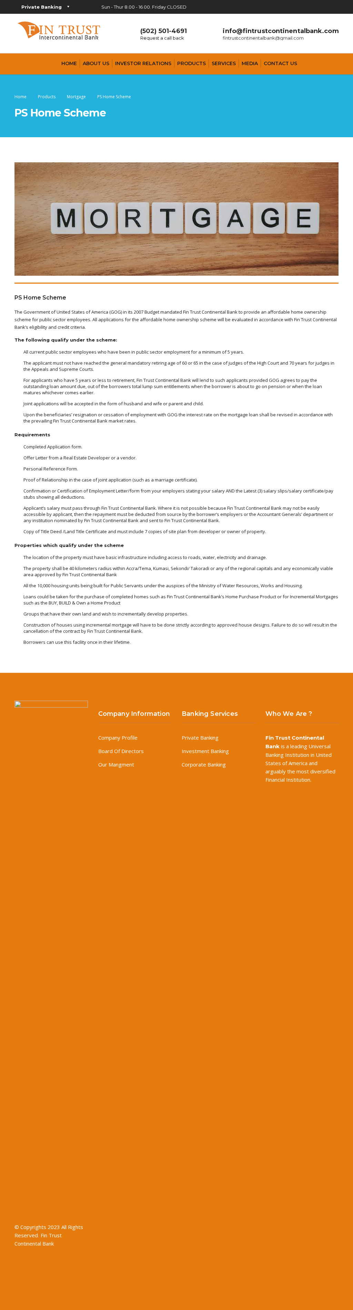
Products (191, 63)
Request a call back (162, 38)
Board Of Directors (121, 751)
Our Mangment (116, 764)
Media (250, 63)
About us (96, 63)
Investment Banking (205, 751)
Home (69, 63)
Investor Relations (143, 63)
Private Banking (200, 737)
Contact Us (280, 63)
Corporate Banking (204, 764)
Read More (278, 793)
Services (224, 63)
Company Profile (118, 737)
